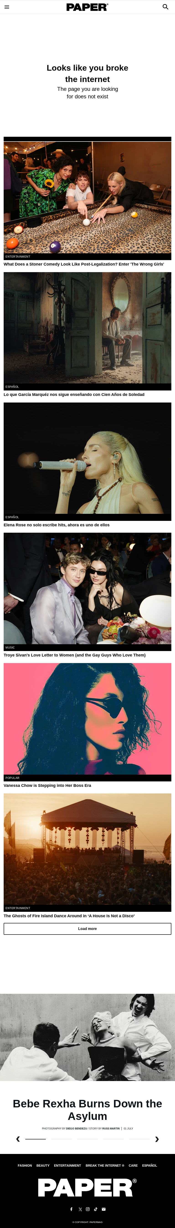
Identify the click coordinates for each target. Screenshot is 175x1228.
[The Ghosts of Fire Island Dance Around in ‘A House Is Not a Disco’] (87, 849)
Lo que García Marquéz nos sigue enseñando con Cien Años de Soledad (74, 394)
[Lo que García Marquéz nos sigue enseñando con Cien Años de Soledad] (87, 328)
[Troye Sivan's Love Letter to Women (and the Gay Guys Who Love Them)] (87, 588)
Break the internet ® (105, 1165)
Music (10, 647)
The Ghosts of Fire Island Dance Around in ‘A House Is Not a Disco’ (69, 916)
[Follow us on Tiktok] (95, 1209)
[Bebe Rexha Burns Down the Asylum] (87, 1037)
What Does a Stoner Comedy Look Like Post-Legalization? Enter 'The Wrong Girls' (84, 264)
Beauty (42, 1165)
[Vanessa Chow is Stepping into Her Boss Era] (87, 719)
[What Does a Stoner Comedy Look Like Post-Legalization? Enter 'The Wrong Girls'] (87, 197)
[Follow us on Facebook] (71, 1209)
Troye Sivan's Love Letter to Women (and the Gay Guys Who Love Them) (75, 655)
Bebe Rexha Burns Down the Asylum (87, 1110)
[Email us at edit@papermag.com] (103, 1209)
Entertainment (17, 256)
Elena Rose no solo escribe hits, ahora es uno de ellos (57, 525)
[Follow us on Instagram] (87, 1209)
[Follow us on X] (79, 1209)
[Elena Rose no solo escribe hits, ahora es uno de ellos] (87, 458)
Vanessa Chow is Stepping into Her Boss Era (47, 785)
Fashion (25, 1165)
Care (133, 1165)
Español (149, 1165)
